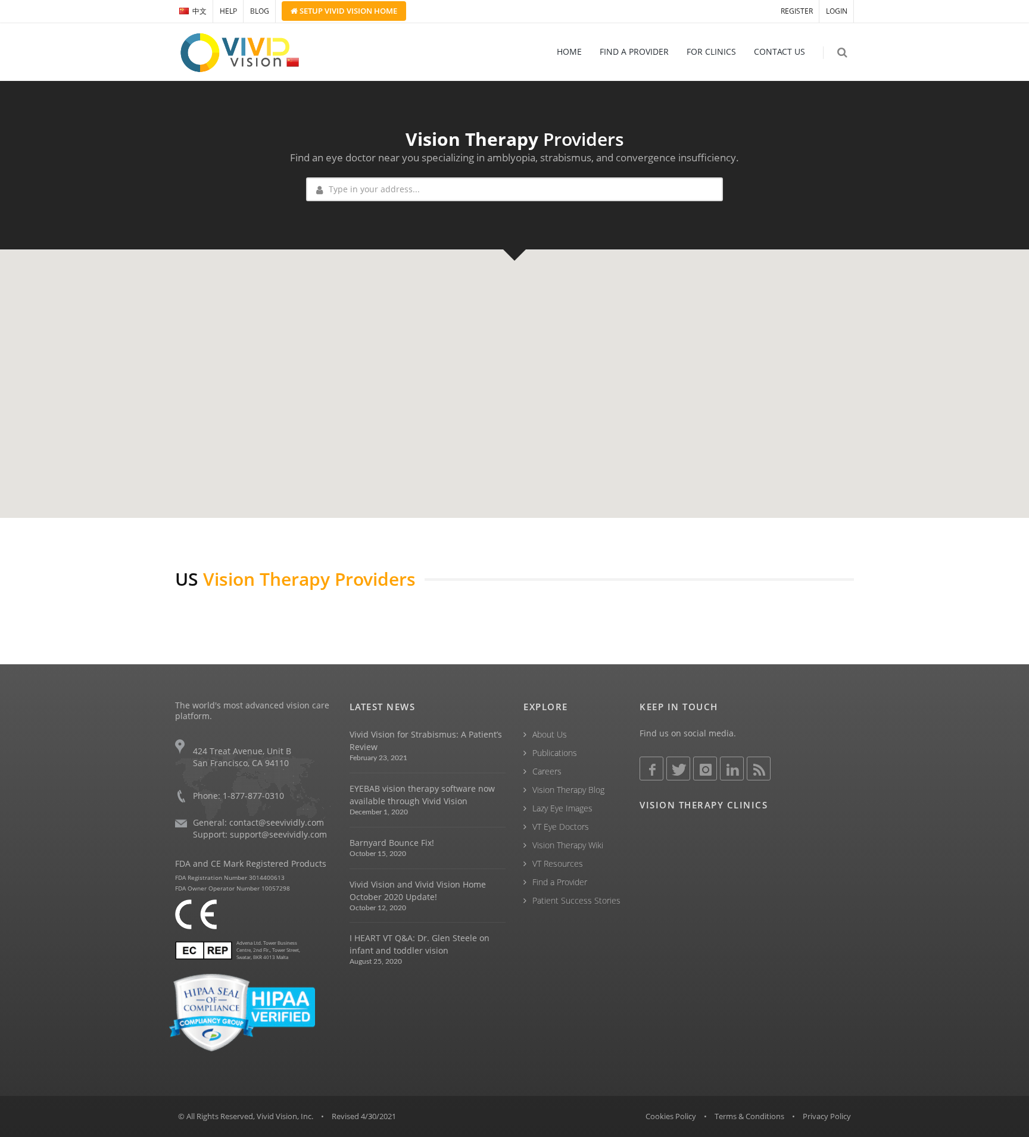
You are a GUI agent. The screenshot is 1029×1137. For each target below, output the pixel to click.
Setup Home (347, 10)
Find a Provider (559, 882)
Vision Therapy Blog (568, 789)
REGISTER (797, 11)
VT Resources (557, 863)
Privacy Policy (827, 1116)
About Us (549, 734)
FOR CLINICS (711, 51)
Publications (554, 752)
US (186, 579)
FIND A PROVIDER (634, 51)
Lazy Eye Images (562, 808)
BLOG (259, 11)
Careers (547, 771)
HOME (569, 51)
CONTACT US (779, 51)
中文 (199, 11)
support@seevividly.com (278, 834)
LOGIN (836, 11)
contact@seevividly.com (276, 822)
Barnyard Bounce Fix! (392, 842)
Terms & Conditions (749, 1116)
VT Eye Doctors (560, 826)
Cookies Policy (671, 1116)
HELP (228, 11)
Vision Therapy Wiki (567, 845)
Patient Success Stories (576, 900)
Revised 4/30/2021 (364, 1116)
